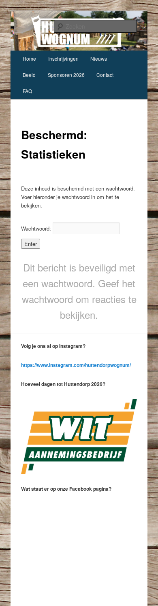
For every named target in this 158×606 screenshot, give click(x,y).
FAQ (27, 90)
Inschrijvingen (63, 58)
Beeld (29, 74)
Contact (104, 74)
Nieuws (98, 58)
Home (29, 58)
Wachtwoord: (37, 228)
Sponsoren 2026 (66, 74)
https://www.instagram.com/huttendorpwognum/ (76, 365)
